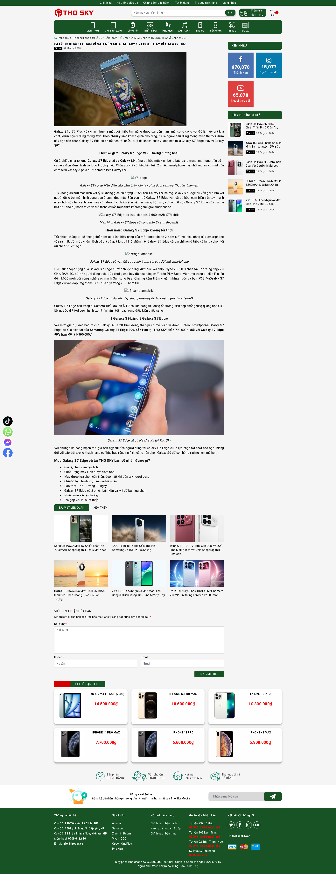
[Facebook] (239, 824)
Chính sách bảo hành (156, 2)
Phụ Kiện (167, 31)
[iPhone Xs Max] (224, 744)
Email (145, 657)
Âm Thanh (184, 31)
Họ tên (59, 657)
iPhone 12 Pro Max (183, 694)
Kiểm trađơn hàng (257, 12)
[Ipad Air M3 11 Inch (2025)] (70, 705)
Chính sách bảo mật (163, 833)
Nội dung (60, 623)
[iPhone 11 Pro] (147, 744)
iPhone (116, 823)
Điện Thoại (93, 31)
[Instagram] (248, 824)
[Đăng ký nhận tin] (273, 796)
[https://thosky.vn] (91, 12)
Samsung (118, 828)
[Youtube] (256, 824)
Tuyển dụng (182, 2)
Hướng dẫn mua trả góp (166, 828)
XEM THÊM (101, 507)
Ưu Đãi (245, 31)
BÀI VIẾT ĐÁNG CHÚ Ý (246, 115)
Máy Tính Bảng (113, 31)
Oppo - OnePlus (122, 843)
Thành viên (241, 69)
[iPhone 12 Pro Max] (147, 705)
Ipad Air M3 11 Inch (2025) (106, 694)
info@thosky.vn (73, 843)
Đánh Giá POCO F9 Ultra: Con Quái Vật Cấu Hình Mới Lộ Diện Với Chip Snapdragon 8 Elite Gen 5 (196, 550)
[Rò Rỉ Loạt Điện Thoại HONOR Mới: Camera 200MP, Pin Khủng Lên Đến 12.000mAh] (197, 573)
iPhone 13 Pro (260, 694)
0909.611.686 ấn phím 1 (204, 827)
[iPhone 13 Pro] (224, 705)
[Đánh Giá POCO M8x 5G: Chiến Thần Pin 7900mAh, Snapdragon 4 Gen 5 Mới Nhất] (81, 528)
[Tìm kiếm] (230, 13)
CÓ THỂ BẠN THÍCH (88, 684)
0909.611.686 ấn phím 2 (204, 836)
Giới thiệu (106, 2)
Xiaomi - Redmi (122, 833)
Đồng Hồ (133, 31)
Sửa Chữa (215, 31)
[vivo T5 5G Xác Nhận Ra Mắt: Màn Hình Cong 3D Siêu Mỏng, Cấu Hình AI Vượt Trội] (139, 573)
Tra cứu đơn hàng (206, 2)
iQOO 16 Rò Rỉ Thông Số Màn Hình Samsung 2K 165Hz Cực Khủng (264, 146)
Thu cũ (200, 31)
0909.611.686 (77, 838)
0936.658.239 (198, 854)
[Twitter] (231, 824)
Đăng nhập (229, 2)
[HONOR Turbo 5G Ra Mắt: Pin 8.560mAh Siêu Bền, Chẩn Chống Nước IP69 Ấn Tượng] (81, 573)
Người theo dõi (269, 69)
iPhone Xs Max (260, 732)
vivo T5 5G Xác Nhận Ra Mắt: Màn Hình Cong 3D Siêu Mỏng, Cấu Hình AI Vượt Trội (263, 204)
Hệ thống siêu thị (127, 2)
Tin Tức (231, 31)
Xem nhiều (239, 45)
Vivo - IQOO (119, 838)
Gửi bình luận (209, 674)
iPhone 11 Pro (183, 732)
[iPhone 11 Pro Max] (70, 744)
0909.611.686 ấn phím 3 (204, 845)
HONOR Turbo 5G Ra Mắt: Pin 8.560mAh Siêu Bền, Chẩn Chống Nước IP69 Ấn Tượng (79, 595)
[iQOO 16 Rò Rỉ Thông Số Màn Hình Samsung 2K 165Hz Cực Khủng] (139, 528)
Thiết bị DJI (150, 31)
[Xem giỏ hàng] (272, 13)
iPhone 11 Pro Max (106, 732)
